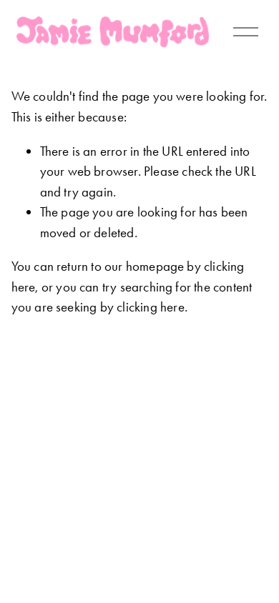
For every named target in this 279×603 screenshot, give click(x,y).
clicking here (150, 307)
